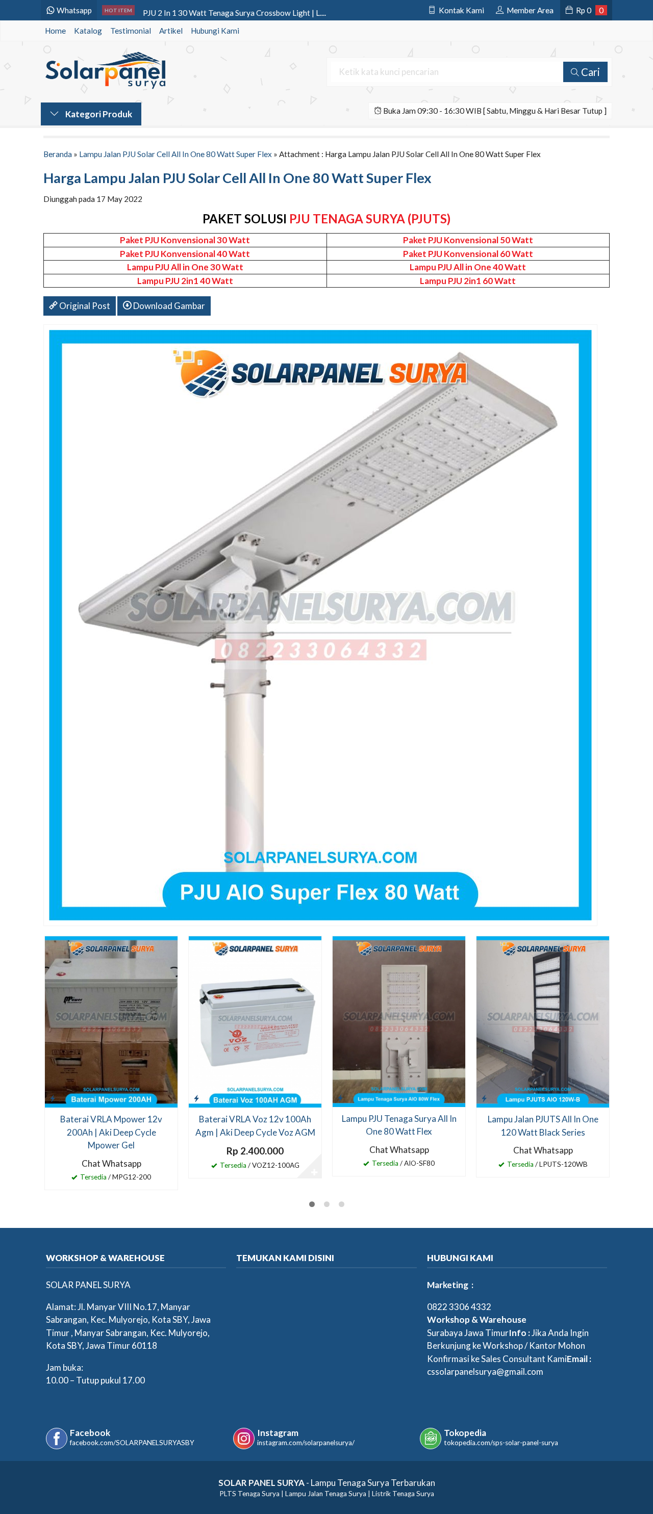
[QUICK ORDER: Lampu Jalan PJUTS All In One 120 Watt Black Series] (484, 1098)
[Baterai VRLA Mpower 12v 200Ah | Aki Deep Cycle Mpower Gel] (111, 1020)
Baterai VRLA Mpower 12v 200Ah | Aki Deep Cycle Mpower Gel (111, 1132)
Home (55, 30)
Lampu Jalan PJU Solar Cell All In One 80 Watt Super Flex (175, 154)
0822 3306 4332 (459, 1306)
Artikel (171, 30)
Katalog (88, 30)
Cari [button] (589, 72)
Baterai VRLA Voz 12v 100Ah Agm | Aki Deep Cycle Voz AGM (255, 1126)
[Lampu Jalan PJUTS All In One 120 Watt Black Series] (542, 1020)
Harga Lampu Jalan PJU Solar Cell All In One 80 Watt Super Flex (237, 177)
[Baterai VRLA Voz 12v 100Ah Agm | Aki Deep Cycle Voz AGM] (255, 1020)
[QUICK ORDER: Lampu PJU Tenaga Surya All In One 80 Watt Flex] (340, 1097)
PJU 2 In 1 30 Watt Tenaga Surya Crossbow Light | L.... (234, 10)
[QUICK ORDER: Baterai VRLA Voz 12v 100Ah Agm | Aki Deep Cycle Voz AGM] (196, 1098)
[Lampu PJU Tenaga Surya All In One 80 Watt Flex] (399, 1020)
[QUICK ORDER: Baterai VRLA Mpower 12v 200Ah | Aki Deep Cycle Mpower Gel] (52, 1098)
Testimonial (130, 30)
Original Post (84, 305)
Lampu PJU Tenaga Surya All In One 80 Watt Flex (399, 1125)
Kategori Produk (98, 114)
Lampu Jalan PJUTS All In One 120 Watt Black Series (543, 1126)
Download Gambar (168, 305)
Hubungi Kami (215, 30)
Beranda (57, 154)
